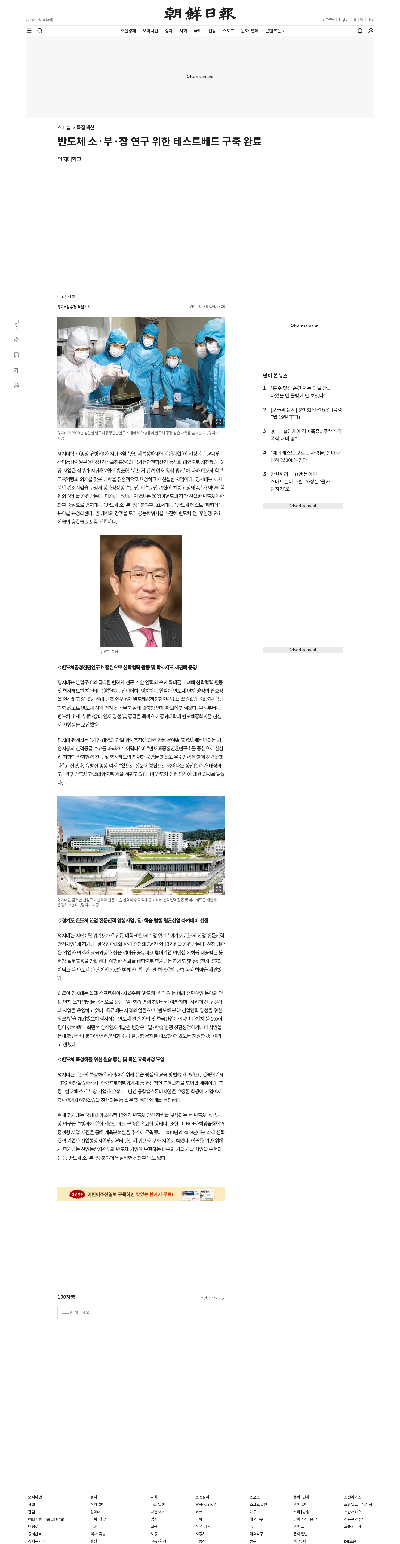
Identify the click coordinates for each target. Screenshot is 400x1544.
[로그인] (371, 30)
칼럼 (31, 1511)
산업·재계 (203, 1526)
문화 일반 (300, 1533)
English (344, 19)
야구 (253, 1511)
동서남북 (35, 1533)
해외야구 (256, 1519)
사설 (31, 1504)
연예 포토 (300, 1526)
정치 (93, 1497)
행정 (93, 1541)
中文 (371, 19)
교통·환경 (158, 1541)
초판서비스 (352, 1511)
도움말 (202, 1298)
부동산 (200, 1541)
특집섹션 (85, 127)
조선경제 (202, 1497)
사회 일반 (158, 1504)
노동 (154, 1533)
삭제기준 (218, 1298)
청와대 (95, 1511)
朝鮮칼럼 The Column (46, 1519)
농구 (253, 1541)
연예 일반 (300, 1504)
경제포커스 (36, 1541)
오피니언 (35, 1497)
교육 (154, 1526)
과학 (198, 1519)
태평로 (33, 1526)
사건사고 (157, 1511)
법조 (154, 1519)
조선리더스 (352, 1497)
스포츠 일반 (258, 1504)
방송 (306, 1511)
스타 (296, 1511)
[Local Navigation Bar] (29, 30)
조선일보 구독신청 (358, 1504)
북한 (93, 1526)
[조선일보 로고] (200, 12)
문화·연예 (301, 1497)
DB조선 (350, 1541)
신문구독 (328, 19)
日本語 (358, 19)
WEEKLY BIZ (205, 1504)
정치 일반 (97, 1504)
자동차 (200, 1533)
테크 (198, 1511)
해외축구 (256, 1533)
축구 (253, 1526)
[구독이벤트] (141, 1194)
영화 (302, 1541)
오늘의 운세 (353, 1526)
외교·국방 (98, 1533)
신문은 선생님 (354, 1519)
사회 (154, 1497)
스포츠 (255, 1497)
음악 (313, 1519)
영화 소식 (300, 1519)
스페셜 (64, 127)
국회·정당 (98, 1519)
